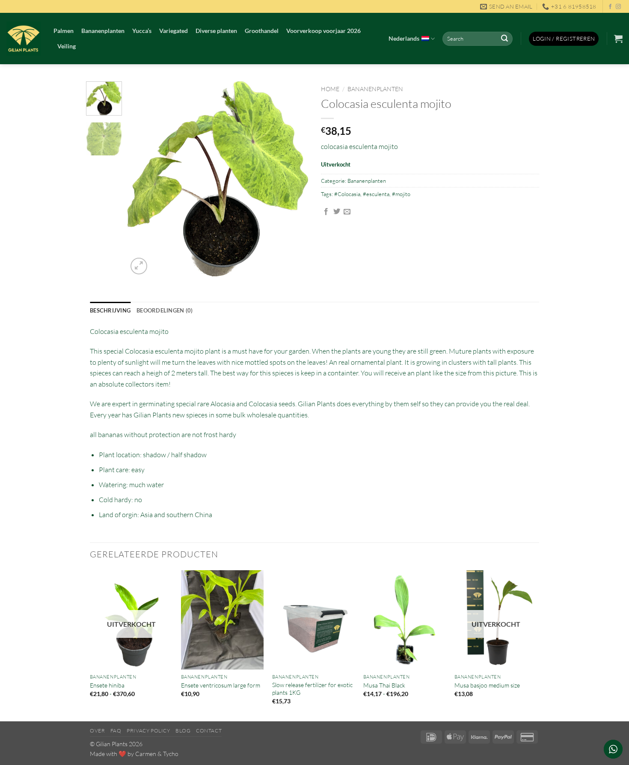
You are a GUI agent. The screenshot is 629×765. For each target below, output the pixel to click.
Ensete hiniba (107, 685)
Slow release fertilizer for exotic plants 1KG (312, 689)
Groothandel (262, 30)
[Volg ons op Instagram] (618, 7)
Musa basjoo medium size (487, 685)
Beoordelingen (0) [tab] (164, 310)
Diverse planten (216, 30)
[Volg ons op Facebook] (610, 7)
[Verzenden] (504, 39)
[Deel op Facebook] (326, 212)
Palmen (63, 30)
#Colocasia (347, 194)
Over (97, 730)
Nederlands (404, 38)
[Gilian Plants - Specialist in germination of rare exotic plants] (23, 38)
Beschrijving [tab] (110, 310)
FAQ (116, 730)
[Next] (294, 179)
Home (330, 88)
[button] (564, 39)
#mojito (401, 194)
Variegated (173, 30)
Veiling (66, 46)
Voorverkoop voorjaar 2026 (323, 30)
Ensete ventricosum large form (220, 685)
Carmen (145, 753)
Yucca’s (141, 30)
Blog (182, 730)
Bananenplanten (103, 30)
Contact (209, 730)
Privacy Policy (148, 730)
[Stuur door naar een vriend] (347, 212)
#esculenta (376, 194)
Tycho (170, 753)
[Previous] (142, 179)
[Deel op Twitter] (336, 212)
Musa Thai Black (384, 685)
